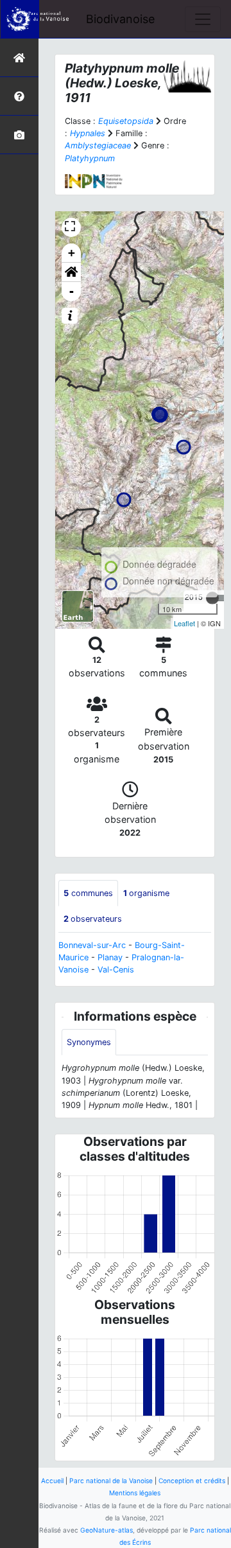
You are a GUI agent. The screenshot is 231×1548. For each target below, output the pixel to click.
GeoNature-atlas (106, 1530)
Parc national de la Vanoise (111, 1480)
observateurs (93, 919)
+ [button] (71, 252)
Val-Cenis (116, 969)
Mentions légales (134, 1493)
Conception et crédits (191, 1480)
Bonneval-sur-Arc (92, 945)
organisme (146, 893)
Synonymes (89, 1042)
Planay (110, 957)
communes (88, 893)
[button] (71, 272)
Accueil (52, 1480)
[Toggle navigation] (203, 19)
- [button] (71, 291)
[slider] (212, 598)
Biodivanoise (120, 19)
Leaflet (184, 623)
